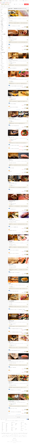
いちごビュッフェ (12, 436)
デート (17, 434)
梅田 (21, 423)
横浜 (11, 423)
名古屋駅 (16, 428)
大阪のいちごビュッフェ (21, 436)
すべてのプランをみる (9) (18, 109)
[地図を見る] (27, 20)
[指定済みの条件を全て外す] (14, 4)
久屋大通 (12, 430)
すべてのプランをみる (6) (18, 392)
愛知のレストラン (13, 427)
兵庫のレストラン (22, 428)
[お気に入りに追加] (27, 17)
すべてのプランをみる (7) (18, 28)
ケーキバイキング (4, 435)
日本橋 (6, 426)
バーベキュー (15, 434)
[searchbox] (7, 4)
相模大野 (12, 425)
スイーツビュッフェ (20, 435)
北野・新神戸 (22, 430)
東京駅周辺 (7, 423)
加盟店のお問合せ (14, 438)
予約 (27, 49)
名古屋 (11, 428)
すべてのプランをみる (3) (18, 88)
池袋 (2, 428)
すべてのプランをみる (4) (18, 192)
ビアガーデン (12, 434)
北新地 (25, 423)
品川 (2, 431)
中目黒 (6, 425)
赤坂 (2, 426)
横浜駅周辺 (16, 423)
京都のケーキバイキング (16, 435)
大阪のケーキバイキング (12, 435)
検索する (26, 4)
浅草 (6, 431)
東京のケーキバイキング (8, 435)
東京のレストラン (3, 422)
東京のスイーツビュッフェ (24, 435)
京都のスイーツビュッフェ (9, 436)
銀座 (2, 423)
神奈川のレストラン (13, 422)
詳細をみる (9, 27)
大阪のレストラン (22, 422)
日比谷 (2, 425)
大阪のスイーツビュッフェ (4, 436)
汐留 (6, 428)
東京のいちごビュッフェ (16, 436)
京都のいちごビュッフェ (25, 436)
